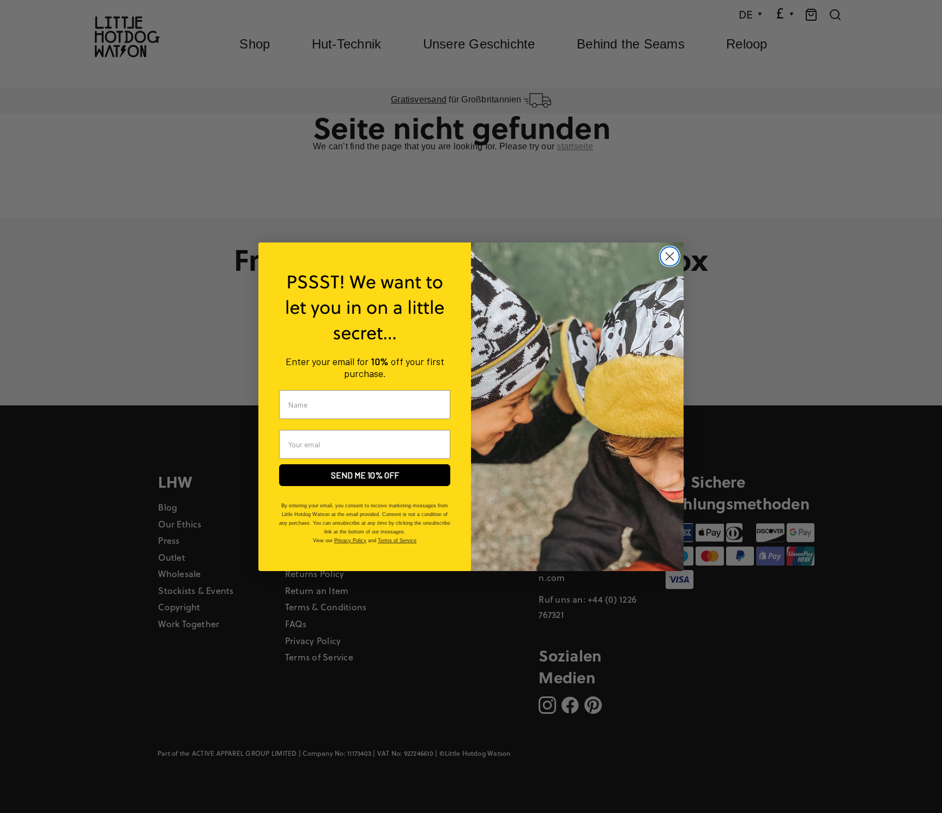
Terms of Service (397, 540)
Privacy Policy (350, 540)
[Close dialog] (669, 256)
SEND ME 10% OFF (365, 475)
